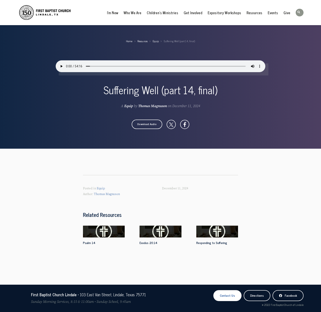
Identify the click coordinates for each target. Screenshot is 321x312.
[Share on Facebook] (184, 124)
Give (286, 13)
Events (273, 13)
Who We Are (133, 13)
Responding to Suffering (211, 242)
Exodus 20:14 (148, 242)
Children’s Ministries (162, 13)
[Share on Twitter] (171, 124)
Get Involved (193, 13)
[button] (300, 12)
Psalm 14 (89, 242)
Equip (156, 41)
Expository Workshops (224, 13)
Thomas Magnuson (152, 106)
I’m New (112, 13)
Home (129, 41)
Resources (254, 13)
